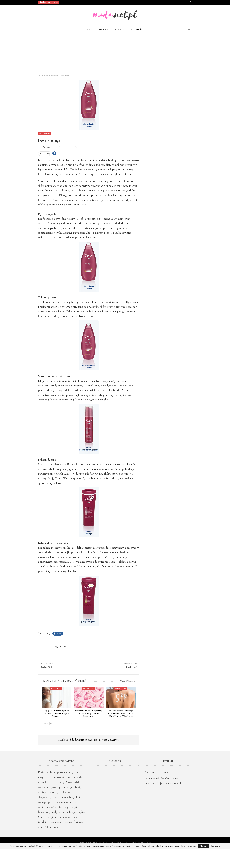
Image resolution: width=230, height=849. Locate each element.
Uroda (102, 29)
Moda (89, 29)
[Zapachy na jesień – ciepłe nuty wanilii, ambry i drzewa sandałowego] (89, 697)
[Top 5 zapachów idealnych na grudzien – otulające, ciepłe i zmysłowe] (56, 697)
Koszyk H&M (131, 667)
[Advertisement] (115, 52)
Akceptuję (203, 846)
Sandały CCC (46, 667)
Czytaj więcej (216, 846)
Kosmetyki (44, 134)
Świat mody (135, 29)
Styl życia (117, 29)
